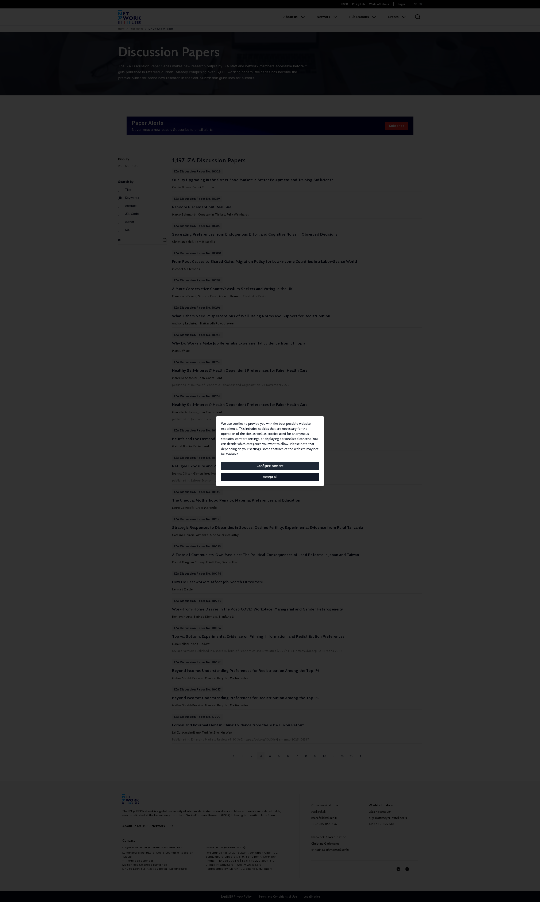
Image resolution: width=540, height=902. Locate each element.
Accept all (270, 477)
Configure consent (270, 466)
